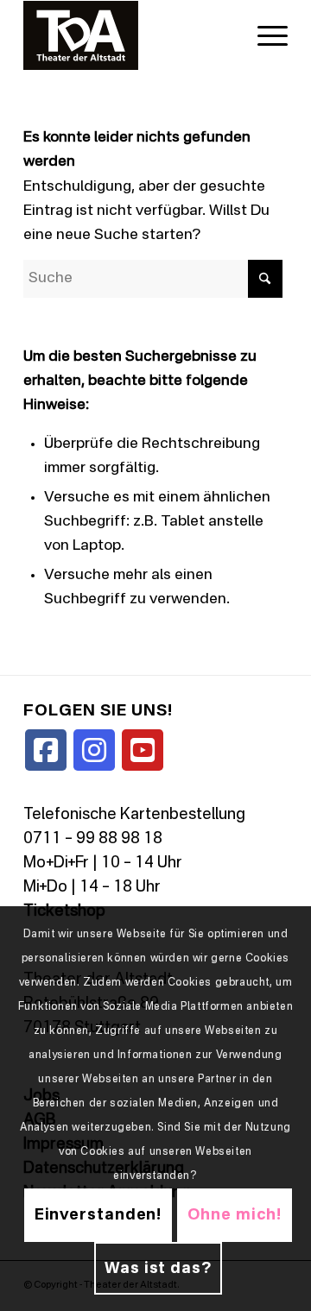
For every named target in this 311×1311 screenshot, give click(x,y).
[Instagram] (94, 750)
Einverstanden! (98, 1215)
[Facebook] (46, 750)
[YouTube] (142, 750)
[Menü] (264, 35)
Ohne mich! (234, 1215)
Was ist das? (158, 1268)
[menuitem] (264, 35)
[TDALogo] (129, 35)
